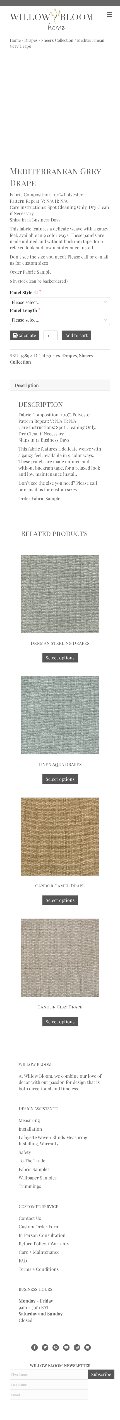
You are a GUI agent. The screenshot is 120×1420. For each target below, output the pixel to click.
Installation (30, 1129)
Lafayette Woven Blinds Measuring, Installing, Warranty (53, 1140)
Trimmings (30, 1186)
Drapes (31, 40)
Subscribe (101, 1374)
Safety (25, 1152)
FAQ (23, 1261)
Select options (60, 658)
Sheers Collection (57, 40)
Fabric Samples (34, 1169)
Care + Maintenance (39, 1252)
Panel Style (21, 292)
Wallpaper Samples (38, 1178)
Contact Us (30, 1218)
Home (15, 40)
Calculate (26, 335)
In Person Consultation (42, 1235)
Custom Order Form (39, 1226)
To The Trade (32, 1160)
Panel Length (24, 310)
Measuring (29, 1120)
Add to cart (76, 335)
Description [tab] (27, 385)
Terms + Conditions (39, 1269)
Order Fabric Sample (31, 272)
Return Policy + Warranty (44, 1243)
